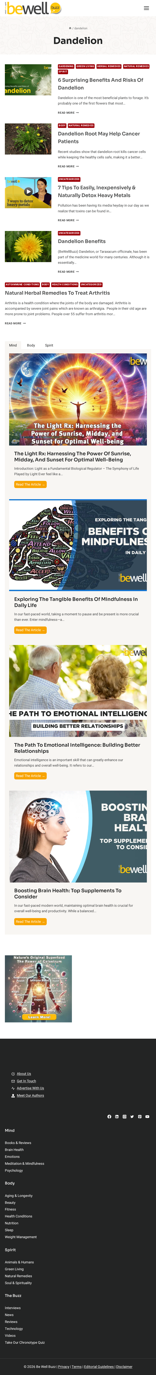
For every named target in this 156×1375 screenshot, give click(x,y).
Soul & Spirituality (18, 1283)
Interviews (13, 1308)
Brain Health (14, 1149)
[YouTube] (147, 1116)
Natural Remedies (136, 66)
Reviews (11, 1321)
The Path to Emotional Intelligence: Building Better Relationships (77, 748)
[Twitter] (132, 1116)
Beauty (10, 1202)
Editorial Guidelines (99, 1366)
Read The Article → (31, 485)
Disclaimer (124, 1366)
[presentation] (28, 79)
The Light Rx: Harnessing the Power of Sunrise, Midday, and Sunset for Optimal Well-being (72, 457)
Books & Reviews (18, 1142)
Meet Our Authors (30, 1095)
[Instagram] (124, 1116)
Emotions (12, 1156)
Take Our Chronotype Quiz (25, 1342)
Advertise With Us (30, 1088)
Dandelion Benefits (82, 241)
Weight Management (21, 1237)
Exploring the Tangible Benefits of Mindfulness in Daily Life (76, 602)
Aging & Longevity (18, 1195)
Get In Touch (26, 1081)
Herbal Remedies (109, 66)
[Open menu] (146, 8)
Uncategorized (69, 179)
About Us (24, 1073)
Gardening (66, 66)
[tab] (13, 345)
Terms (77, 1366)
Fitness (10, 1209)
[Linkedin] (117, 1116)
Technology (14, 1328)
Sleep (9, 1230)
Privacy (63, 1366)
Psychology (14, 1170)
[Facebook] (109, 1116)
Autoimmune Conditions (22, 284)
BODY (62, 125)
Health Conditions (65, 284)
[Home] (70, 28)
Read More (68, 113)
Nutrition (11, 1223)
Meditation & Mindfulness (24, 1163)
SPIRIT (63, 71)
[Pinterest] (139, 1116)
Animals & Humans (19, 1262)
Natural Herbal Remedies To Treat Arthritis (57, 293)
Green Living (85, 66)
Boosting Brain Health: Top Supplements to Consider (67, 894)
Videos (10, 1335)
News (9, 1314)
